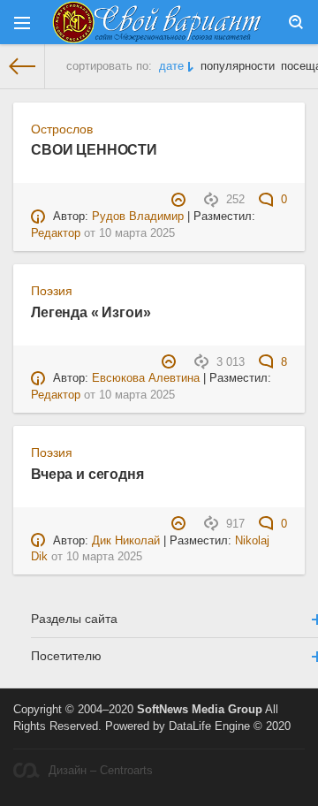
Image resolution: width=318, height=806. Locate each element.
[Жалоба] (180, 200)
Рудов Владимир (138, 216)
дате (171, 66)
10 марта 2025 (137, 233)
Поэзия (51, 291)
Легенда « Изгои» (90, 312)
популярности (238, 66)
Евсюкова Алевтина (146, 378)
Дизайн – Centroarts (101, 770)
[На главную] (22, 66)
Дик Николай (126, 541)
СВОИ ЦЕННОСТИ (94, 149)
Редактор (55, 233)
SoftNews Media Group (199, 709)
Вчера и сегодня (87, 474)
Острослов (62, 129)
